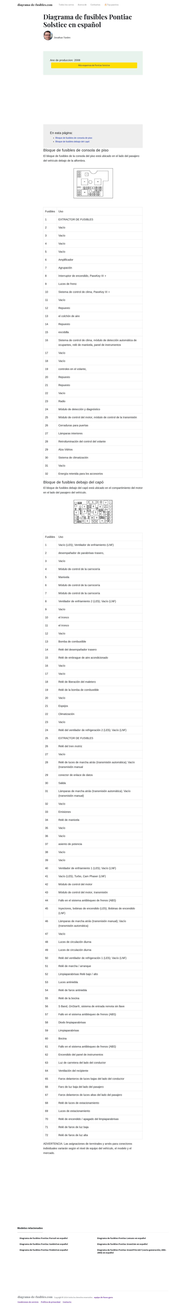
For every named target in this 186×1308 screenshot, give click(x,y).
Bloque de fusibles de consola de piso (73, 138)
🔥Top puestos (111, 4)
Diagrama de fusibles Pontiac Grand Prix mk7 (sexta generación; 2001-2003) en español (131, 1251)
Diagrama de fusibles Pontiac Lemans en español (121, 1238)
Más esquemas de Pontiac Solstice (94, 65)
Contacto (67, 1302)
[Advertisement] (93, 99)
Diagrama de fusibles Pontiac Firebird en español (44, 1250)
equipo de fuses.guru (103, 1297)
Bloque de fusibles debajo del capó (72, 141)
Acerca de (82, 4)
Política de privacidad (51, 1302)
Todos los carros (66, 4)
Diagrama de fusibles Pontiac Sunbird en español (44, 1244)
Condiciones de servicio (28, 1302)
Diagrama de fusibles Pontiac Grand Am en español (122, 1244)
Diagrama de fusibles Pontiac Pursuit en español (44, 1238)
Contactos (95, 4)
